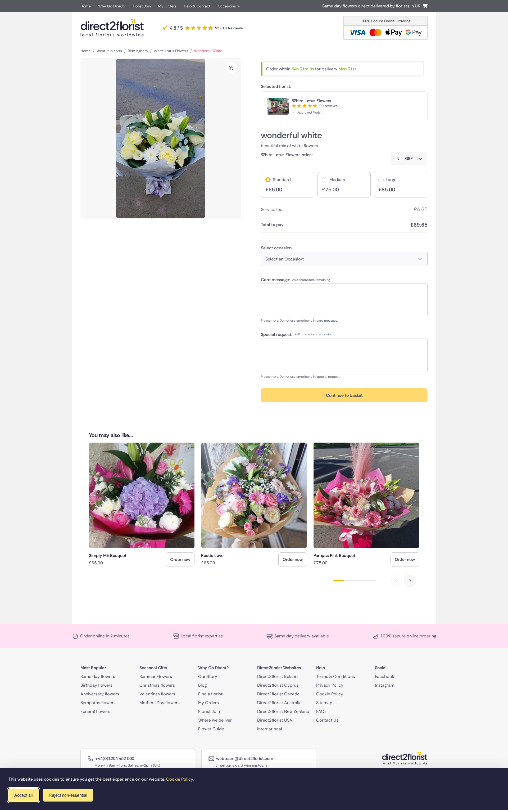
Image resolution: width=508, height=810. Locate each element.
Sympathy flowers (98, 702)
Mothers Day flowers (159, 702)
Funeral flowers (95, 711)
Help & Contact (197, 6)
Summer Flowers (155, 676)
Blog (202, 685)
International (269, 729)
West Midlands (109, 50)
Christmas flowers (157, 685)
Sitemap (324, 702)
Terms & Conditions (335, 676)
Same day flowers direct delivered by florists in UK (372, 6)
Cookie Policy (329, 694)
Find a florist (210, 694)
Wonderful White (208, 50)
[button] (410, 580)
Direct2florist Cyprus (277, 685)
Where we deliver (215, 720)
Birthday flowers (96, 685)
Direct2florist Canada (278, 694)
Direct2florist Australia (279, 702)
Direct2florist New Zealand (283, 711)
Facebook (384, 676)
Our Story (207, 676)
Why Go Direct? (111, 6)
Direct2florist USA (274, 720)
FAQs (321, 711)
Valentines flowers (157, 694)
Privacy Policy (329, 685)
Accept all (23, 795)
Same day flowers (97, 676)
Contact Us (327, 720)
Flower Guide (211, 729)
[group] (141, 504)
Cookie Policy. (180, 779)
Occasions (227, 6)
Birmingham (138, 50)
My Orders (167, 6)
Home (85, 6)
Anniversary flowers (99, 694)
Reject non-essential (68, 795)
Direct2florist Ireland (277, 676)
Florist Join (142, 6)
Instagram (384, 685)
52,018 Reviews (229, 28)
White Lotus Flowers (171, 50)
